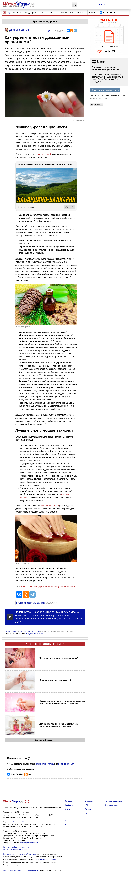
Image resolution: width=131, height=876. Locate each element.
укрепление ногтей (47, 586)
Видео (92, 12)
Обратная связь (111, 805)
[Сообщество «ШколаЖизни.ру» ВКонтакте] (107, 12)
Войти (103, 4)
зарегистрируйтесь (45, 764)
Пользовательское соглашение (16, 850)
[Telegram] (75, 30)
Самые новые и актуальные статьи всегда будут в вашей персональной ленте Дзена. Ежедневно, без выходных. (108, 78)
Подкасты (81, 12)
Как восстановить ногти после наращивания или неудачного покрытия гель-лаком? (62, 702)
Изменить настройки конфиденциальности (20, 870)
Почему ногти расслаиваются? (55, 680)
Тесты (52, 12)
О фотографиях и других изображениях (19, 854)
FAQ (86, 805)
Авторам (88, 809)
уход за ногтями (66, 586)
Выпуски (17, 12)
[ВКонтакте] (68, 30)
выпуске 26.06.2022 (34, 634)
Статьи (42, 12)
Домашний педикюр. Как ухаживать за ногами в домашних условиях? (58, 725)
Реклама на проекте (113, 801)
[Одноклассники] (71, 30)
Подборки (30, 12)
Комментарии (65, 12)
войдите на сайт (66, 764)
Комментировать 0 (24, 603)
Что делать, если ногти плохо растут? (58, 658)
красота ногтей (29, 586)
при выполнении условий (45, 859)
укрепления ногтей (50, 506)
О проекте (89, 801)
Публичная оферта (93, 813)
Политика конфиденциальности (16, 847)
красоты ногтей (44, 154)
